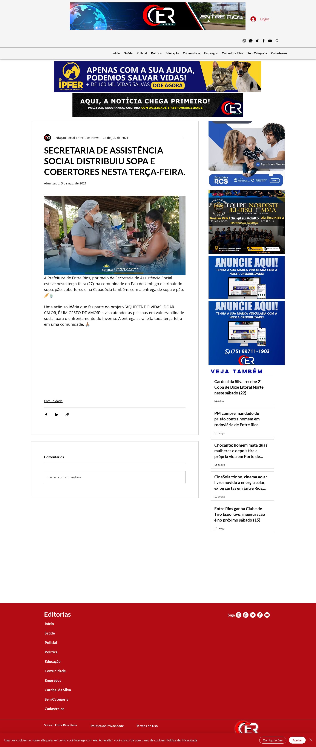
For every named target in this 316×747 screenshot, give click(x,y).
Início (49, 623)
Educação (53, 661)
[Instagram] (244, 41)
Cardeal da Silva (58, 690)
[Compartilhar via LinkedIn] (57, 415)
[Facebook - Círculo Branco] (260, 615)
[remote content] (115, 357)
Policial (51, 642)
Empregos (53, 680)
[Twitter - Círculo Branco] (253, 615)
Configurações (273, 740)
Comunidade (53, 401)
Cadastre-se (54, 708)
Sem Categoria (57, 699)
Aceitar (297, 740)
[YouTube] (270, 41)
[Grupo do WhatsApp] (251, 41)
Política (51, 652)
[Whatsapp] (246, 615)
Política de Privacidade (181, 740)
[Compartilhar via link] (67, 415)
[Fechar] (310, 740)
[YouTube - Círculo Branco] (267, 615)
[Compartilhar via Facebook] (46, 415)
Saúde (50, 633)
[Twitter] (257, 41)
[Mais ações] (183, 137)
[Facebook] (263, 41)
